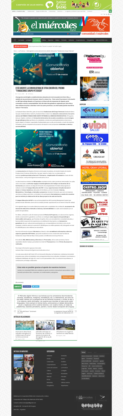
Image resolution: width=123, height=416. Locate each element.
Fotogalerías (90, 40)
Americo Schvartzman (87, 356)
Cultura (57, 40)
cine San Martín (85, 378)
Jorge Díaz (84, 368)
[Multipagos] (94, 112)
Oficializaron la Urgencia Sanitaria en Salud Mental (64, 332)
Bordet (90, 368)
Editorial (49, 376)
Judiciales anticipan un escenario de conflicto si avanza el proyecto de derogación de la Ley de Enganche (44, 335)
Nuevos (90, 352)
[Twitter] (105, 14)
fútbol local (101, 376)
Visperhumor (64, 385)
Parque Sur (84, 366)
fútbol (103, 371)
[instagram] (109, 14)
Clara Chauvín (85, 371)
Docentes (97, 371)
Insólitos (63, 361)
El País (48, 379)
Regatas (84, 373)
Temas (83, 352)
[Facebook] (103, 14)
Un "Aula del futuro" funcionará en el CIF (26, 311)
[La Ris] (94, 206)
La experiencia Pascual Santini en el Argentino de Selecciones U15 (63, 311)
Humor (63, 358)
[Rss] (101, 14)
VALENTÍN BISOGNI (86, 376)
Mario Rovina (85, 363)
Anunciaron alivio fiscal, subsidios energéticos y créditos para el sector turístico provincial (23, 334)
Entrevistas (50, 382)
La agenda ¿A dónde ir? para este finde (75, 11)
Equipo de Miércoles (41, 11)
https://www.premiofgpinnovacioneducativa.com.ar (35, 250)
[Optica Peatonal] (94, 234)
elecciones (89, 373)
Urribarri (100, 368)
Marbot (95, 368)
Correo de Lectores (52, 367)
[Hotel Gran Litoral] (94, 174)
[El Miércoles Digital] (61, 25)
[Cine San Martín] (94, 222)
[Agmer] (94, 155)
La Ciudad (21, 40)
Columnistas (52, 11)
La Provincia (36, 40)
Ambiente (71, 40)
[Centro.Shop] (94, 190)
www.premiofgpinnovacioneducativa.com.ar (36, 177)
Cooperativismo (80, 40)
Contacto (89, 11)
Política (44, 40)
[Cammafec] (94, 139)
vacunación (95, 361)
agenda (101, 361)
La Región (28, 40)
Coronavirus (89, 358)
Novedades (64, 373)
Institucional (31, 11)
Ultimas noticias (65, 382)
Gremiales (64, 355)
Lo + (95, 352)
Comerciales (50, 361)
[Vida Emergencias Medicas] (94, 126)
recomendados (101, 363)
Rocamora (96, 358)
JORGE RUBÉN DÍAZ (86, 361)
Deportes (50, 40)
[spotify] (111, 14)
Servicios (59, 11)
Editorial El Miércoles (101, 40)
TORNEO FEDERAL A (98, 373)
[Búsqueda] (110, 11)
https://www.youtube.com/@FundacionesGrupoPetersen (47, 235)
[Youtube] (107, 14)
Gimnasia (96, 356)
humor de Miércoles (97, 366)
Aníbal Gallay (93, 363)
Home (14, 40)
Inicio (15, 51)
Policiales (63, 40)
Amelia (49, 358)
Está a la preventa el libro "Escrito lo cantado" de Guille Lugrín (45, 46)
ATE (89, 366)
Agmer (83, 358)
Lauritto (92, 371)
